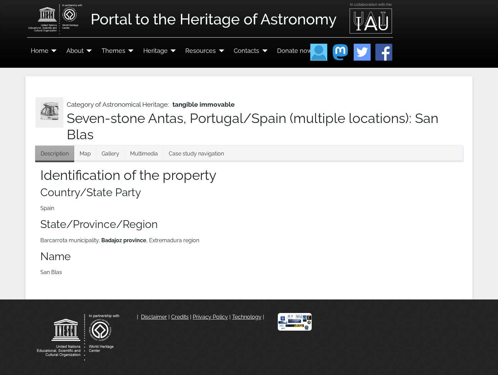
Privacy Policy (210, 317)
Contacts (246, 50)
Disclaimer (154, 317)
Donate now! (295, 50)
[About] (88, 50)
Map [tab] (85, 153)
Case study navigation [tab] (196, 153)
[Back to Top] (486, 362)
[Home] (52, 50)
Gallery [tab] (110, 153)
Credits (180, 317)
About (75, 50)
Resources (200, 50)
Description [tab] (55, 153)
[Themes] (129, 50)
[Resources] (220, 50)
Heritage (155, 50)
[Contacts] (263, 50)
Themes (113, 50)
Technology (247, 317)
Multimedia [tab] (144, 153)
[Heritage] (172, 50)
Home (39, 50)
